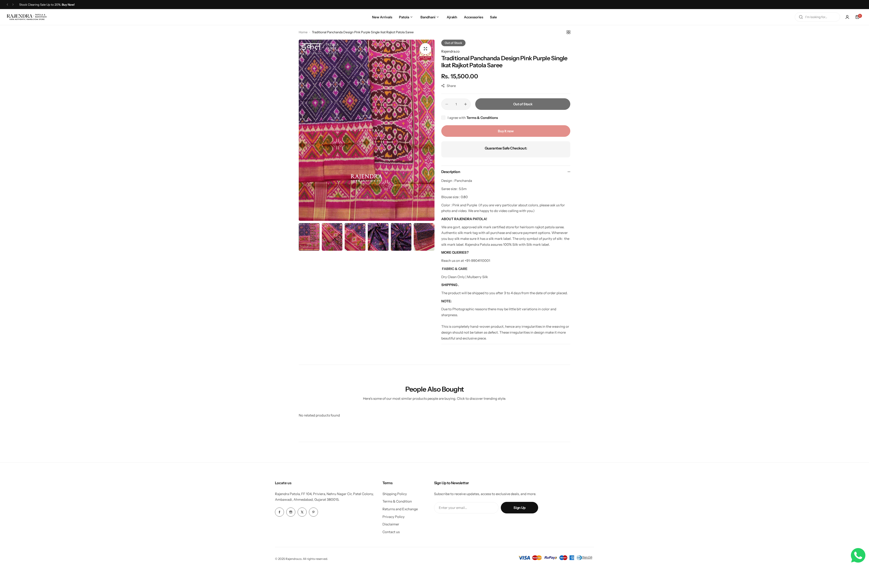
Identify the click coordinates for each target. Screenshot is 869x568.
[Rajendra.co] (27, 17)
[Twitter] (302, 512)
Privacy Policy (393, 517)
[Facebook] (279, 512)
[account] (847, 17)
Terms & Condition (397, 501)
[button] (7, 4)
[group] (366, 130)
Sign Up (519, 507)
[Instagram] (290, 512)
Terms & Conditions (482, 118)
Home (303, 32)
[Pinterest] (313, 512)
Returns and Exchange (400, 509)
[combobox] (817, 17)
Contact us (391, 532)
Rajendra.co (450, 51)
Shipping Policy (394, 494)
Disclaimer (390, 524)
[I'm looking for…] (801, 17)
